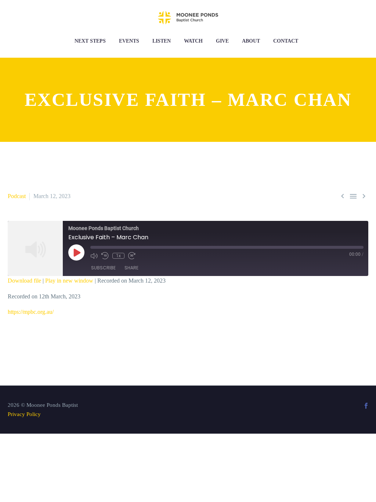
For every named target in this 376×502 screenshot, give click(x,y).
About (251, 41)
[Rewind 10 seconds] (105, 255)
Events (129, 41)
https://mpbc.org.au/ (31, 312)
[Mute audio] (94, 255)
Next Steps (90, 41)
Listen (161, 41)
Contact (285, 41)
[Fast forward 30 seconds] (131, 255)
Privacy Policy (24, 414)
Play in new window (69, 280)
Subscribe (103, 268)
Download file (24, 280)
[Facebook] (366, 406)
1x (118, 255)
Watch (193, 41)
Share (131, 268)
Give (222, 41)
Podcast (17, 196)
